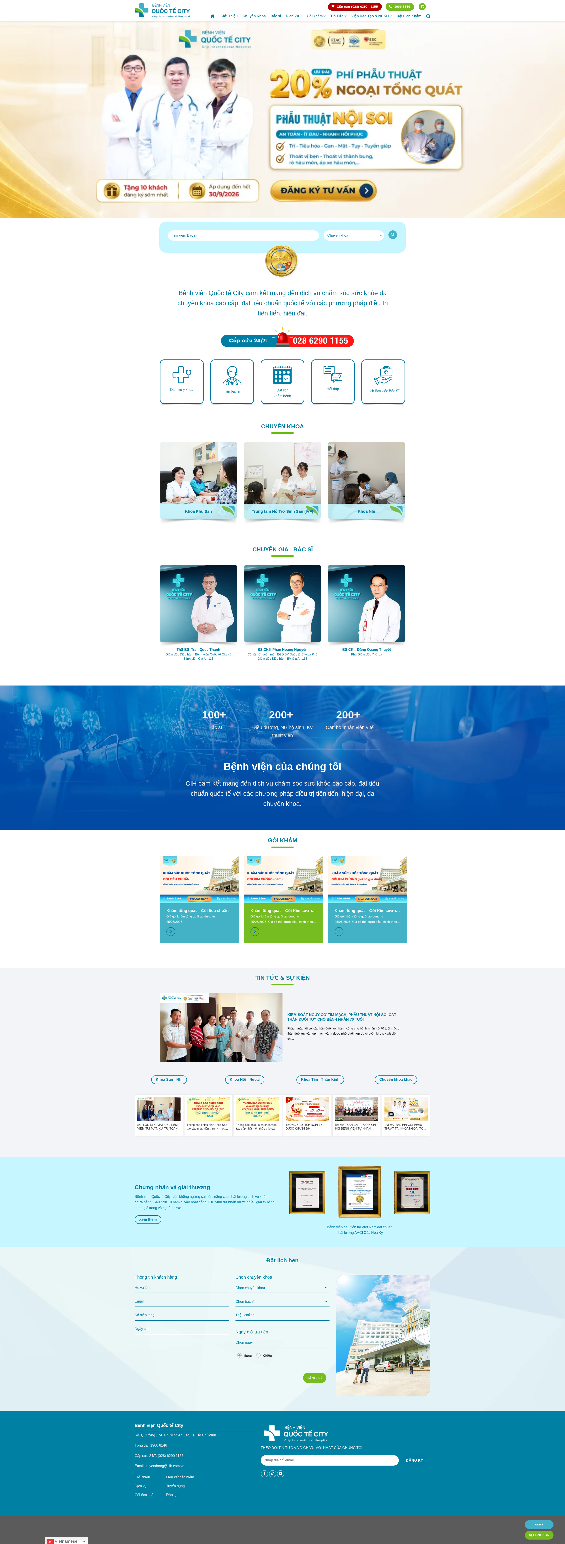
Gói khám (315, 16)
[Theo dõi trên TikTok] (272, 1474)
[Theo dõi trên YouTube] (280, 1474)
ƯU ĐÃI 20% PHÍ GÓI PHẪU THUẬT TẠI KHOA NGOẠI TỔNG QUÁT (406, 1126)
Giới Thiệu (229, 16)
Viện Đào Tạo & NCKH (370, 16)
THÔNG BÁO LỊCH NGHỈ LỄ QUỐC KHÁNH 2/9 (304, 1126)
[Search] (428, 16)
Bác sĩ (276, 16)
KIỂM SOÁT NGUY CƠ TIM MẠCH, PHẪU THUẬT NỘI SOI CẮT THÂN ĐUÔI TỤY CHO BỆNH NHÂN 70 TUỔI (341, 1017)
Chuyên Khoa (254, 16)
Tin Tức (336, 16)
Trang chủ (213, 16)
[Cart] (422, 6)
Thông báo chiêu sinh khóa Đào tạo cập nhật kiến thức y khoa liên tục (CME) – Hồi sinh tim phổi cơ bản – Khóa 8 (208, 1126)
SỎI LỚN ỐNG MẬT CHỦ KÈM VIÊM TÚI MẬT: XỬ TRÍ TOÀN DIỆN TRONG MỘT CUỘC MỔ (157, 1126)
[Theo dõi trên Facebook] (264, 1474)
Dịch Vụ (292, 16)
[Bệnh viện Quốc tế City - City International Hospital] (162, 10)
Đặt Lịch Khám (409, 16)
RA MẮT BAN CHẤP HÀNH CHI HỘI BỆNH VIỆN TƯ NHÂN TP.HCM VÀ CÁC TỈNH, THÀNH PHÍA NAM (355, 1126)
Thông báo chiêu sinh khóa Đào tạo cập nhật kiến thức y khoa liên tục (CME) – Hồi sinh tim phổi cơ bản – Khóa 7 (257, 1126)
